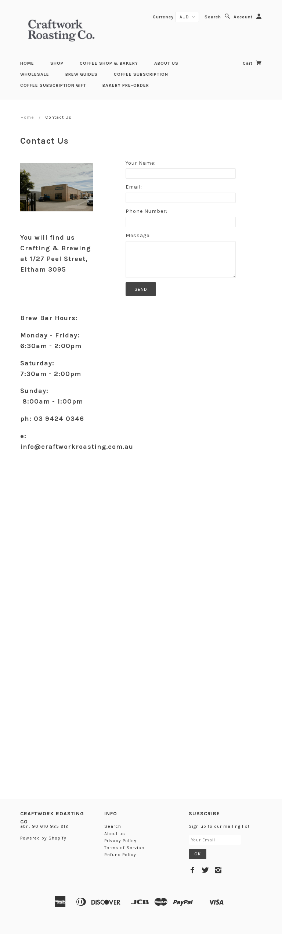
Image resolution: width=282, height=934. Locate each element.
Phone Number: (146, 211)
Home (27, 63)
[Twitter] (205, 870)
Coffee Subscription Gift (53, 85)
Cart (248, 63)
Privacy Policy (120, 840)
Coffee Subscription (141, 74)
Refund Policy (120, 854)
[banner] (61, 29)
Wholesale (34, 74)
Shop (57, 63)
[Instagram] (218, 870)
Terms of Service (124, 847)
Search (213, 16)
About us (166, 63)
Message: (138, 235)
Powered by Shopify (43, 838)
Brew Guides (81, 74)
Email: (134, 187)
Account (243, 16)
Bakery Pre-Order (125, 85)
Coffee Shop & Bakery (109, 63)
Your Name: (141, 163)
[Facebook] (192, 870)
